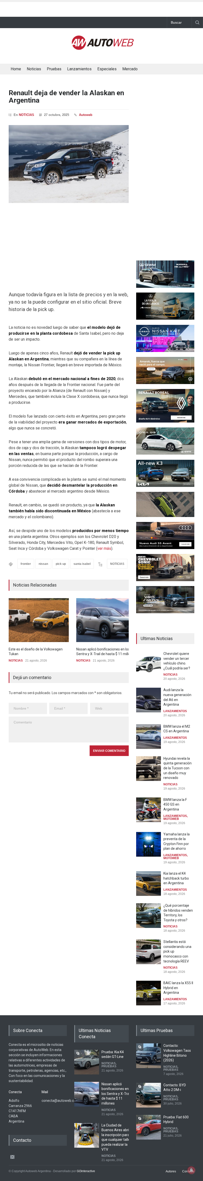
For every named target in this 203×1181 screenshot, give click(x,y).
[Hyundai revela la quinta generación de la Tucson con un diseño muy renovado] (148, 768)
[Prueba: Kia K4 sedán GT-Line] (86, 1062)
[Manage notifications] (191, 1170)
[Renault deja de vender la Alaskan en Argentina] (69, 164)
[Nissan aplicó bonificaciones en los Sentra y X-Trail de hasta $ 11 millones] (106, 620)
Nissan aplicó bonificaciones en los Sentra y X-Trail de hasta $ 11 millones (116, 1093)
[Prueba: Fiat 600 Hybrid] (148, 1127)
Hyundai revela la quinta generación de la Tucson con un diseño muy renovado (177, 768)
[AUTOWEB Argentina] (103, 48)
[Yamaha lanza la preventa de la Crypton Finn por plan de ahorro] (148, 844)
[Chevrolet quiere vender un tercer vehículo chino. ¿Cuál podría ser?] (148, 663)
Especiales (107, 69)
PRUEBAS (109, 1066)
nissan (43, 564)
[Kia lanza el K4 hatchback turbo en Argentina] (148, 883)
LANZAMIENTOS (175, 711)
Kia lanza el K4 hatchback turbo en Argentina (176, 878)
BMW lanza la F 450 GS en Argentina (175, 804)
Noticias (34, 69)
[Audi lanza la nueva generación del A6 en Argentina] (148, 700)
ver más (104, 548)
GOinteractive (86, 1171)
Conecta (157, 69)
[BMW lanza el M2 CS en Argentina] (148, 736)
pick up (61, 564)
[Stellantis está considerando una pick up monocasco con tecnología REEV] (148, 952)
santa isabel (82, 564)
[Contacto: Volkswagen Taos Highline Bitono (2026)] (148, 1055)
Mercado (130, 69)
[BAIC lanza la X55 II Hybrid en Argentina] (148, 993)
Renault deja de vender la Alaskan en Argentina (66, 97)
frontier (26, 564)
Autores (171, 1171)
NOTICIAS (26, 115)
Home (16, 69)
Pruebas (54, 69)
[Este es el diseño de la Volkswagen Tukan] (39, 620)
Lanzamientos (79, 69)
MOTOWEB (171, 819)
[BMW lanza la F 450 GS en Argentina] (148, 809)
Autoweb (85, 115)
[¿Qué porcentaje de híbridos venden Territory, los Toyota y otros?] (148, 915)
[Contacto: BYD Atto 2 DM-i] (148, 1095)
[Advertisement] (101, 8)
